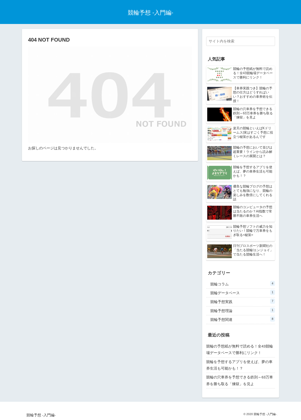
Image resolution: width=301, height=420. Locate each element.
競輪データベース (241, 293)
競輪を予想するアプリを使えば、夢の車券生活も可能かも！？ (239, 365)
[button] (271, 41)
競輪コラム (241, 284)
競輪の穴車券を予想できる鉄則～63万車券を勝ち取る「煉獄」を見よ (239, 380)
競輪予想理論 (241, 310)
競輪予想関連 (241, 319)
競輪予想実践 (241, 301)
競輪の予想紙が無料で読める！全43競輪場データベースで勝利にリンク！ (239, 349)
